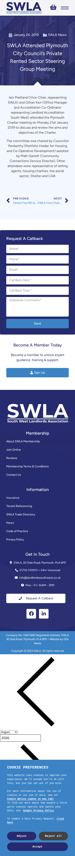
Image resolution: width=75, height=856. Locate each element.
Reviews (11, 458)
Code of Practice (17, 531)
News (10, 523)
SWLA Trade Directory (20, 514)
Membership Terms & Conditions (27, 466)
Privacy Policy (15, 539)
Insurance (12, 498)
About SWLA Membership (23, 441)
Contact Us (13, 475)
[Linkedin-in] (44, 614)
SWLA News (57, 35)
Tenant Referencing (19, 506)
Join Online (13, 449)
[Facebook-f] (31, 614)
